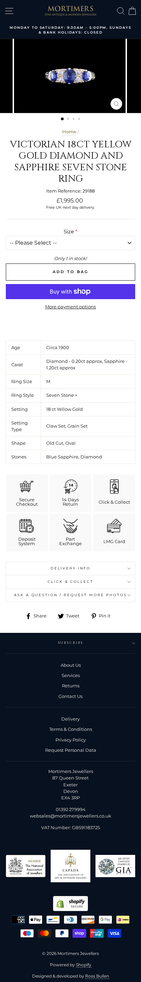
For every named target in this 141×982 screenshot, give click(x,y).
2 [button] (68, 119)
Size (69, 231)
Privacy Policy (70, 739)
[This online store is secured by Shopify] (70, 909)
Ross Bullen (97, 976)
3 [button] (74, 119)
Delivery (70, 719)
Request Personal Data (70, 750)
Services (71, 675)
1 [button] (62, 119)
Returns (70, 685)
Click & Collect (70, 582)
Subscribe (71, 643)
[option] (70, 30)
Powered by (70, 964)
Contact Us (70, 696)
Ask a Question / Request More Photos (70, 595)
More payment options (70, 306)
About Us (71, 665)
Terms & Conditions (70, 729)
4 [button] (79, 119)
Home (69, 131)
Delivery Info (70, 568)
